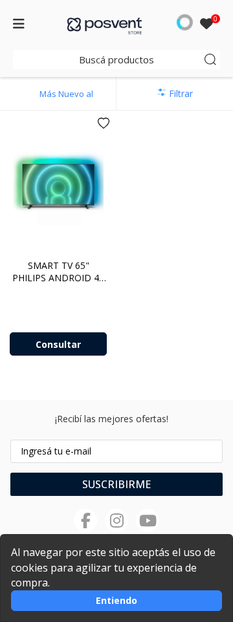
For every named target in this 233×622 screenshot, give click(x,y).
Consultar (58, 344)
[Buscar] (210, 59)
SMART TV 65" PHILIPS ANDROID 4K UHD (58, 277)
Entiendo (116, 600)
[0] (206, 24)
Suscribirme (116, 484)
